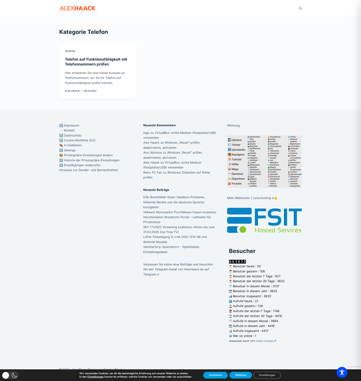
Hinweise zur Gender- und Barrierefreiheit (88, 170)
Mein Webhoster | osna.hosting (249, 198)
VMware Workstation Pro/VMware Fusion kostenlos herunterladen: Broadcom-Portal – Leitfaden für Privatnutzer (179, 217)
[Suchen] (300, 8)
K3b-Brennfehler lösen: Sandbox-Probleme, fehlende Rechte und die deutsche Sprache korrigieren (174, 202)
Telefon (70, 51)
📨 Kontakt (67, 130)
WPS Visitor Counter (261, 341)
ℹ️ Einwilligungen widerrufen (79, 165)
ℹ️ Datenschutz (70, 135)
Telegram (149, 274)
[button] (10, 375)
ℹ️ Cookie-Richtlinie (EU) (77, 140)
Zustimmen (215, 375)
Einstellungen (95, 377)
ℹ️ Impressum (69, 125)
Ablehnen (240, 375)
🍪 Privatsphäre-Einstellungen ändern (86, 155)
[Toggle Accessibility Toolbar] (342, 372)
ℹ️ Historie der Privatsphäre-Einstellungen (89, 160)
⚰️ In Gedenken (70, 145)
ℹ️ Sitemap (67, 150)
